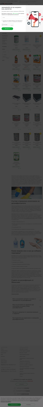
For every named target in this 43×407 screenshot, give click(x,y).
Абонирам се (7, 28)
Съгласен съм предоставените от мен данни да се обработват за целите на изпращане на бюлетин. (12, 21)
